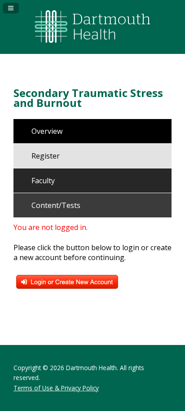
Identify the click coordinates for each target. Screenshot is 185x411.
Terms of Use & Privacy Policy (56, 388)
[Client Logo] (92, 47)
